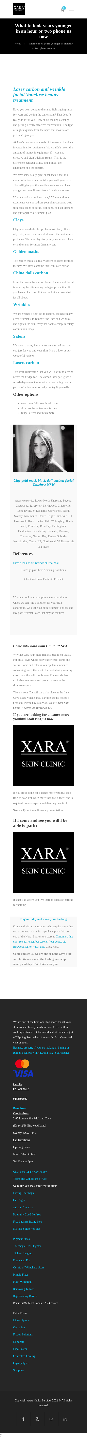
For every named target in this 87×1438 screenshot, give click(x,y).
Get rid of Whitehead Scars (28, 1267)
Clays (18, 219)
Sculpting (18, 1370)
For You (36, 1214)
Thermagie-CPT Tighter (27, 1246)
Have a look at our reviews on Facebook (36, 562)
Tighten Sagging (22, 1253)
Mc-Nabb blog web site (26, 1228)
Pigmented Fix (21, 1260)
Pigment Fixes (21, 1238)
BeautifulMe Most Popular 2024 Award (35, 1303)
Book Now (19, 1108)
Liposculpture (21, 1320)
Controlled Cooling (24, 1356)
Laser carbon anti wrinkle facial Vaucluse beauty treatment (39, 94)
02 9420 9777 (21, 1089)
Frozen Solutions (23, 1334)
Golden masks (26, 251)
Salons (19, 336)
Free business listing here (27, 1221)
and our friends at (23, 1207)
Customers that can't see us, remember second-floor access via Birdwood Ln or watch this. (43, 941)
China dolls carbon (30, 272)
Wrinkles (21, 304)
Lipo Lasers (20, 1348)
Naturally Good (22, 1214)
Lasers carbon (26, 362)
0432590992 (20, 1098)
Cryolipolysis (20, 1363)
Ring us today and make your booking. (44, 919)
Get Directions (21, 1140)
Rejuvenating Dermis (25, 1296)
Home (18, 43)
